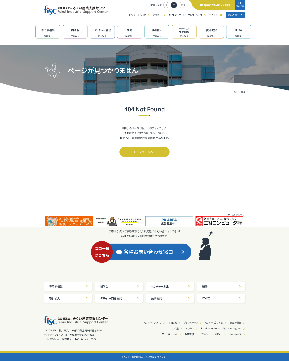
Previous (41, 221)
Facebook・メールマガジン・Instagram (221, 328)
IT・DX (206, 298)
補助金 (104, 286)
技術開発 (156, 298)
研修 (205, 286)
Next (247, 221)
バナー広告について (234, 214)
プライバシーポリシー (211, 334)
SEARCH (240, 6)
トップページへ (143, 152)
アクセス (213, 15)
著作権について (170, 334)
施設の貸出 (233, 15)
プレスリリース (195, 15)
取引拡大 (54, 298)
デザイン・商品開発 (111, 298)
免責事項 (189, 334)
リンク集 (174, 328)
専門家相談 (56, 286)
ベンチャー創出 (160, 286)
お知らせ (157, 15)
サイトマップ (175, 15)
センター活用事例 (214, 322)
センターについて (137, 15)
